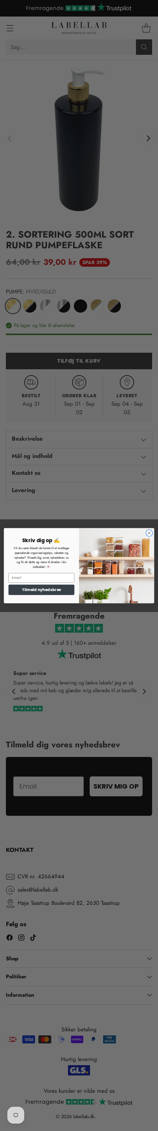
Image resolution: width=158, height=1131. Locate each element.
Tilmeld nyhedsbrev (41, 589)
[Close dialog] (149, 532)
